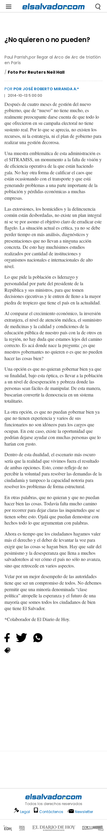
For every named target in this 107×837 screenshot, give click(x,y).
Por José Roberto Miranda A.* (46, 89)
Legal (25, 811)
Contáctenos (51, 811)
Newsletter (84, 811)
